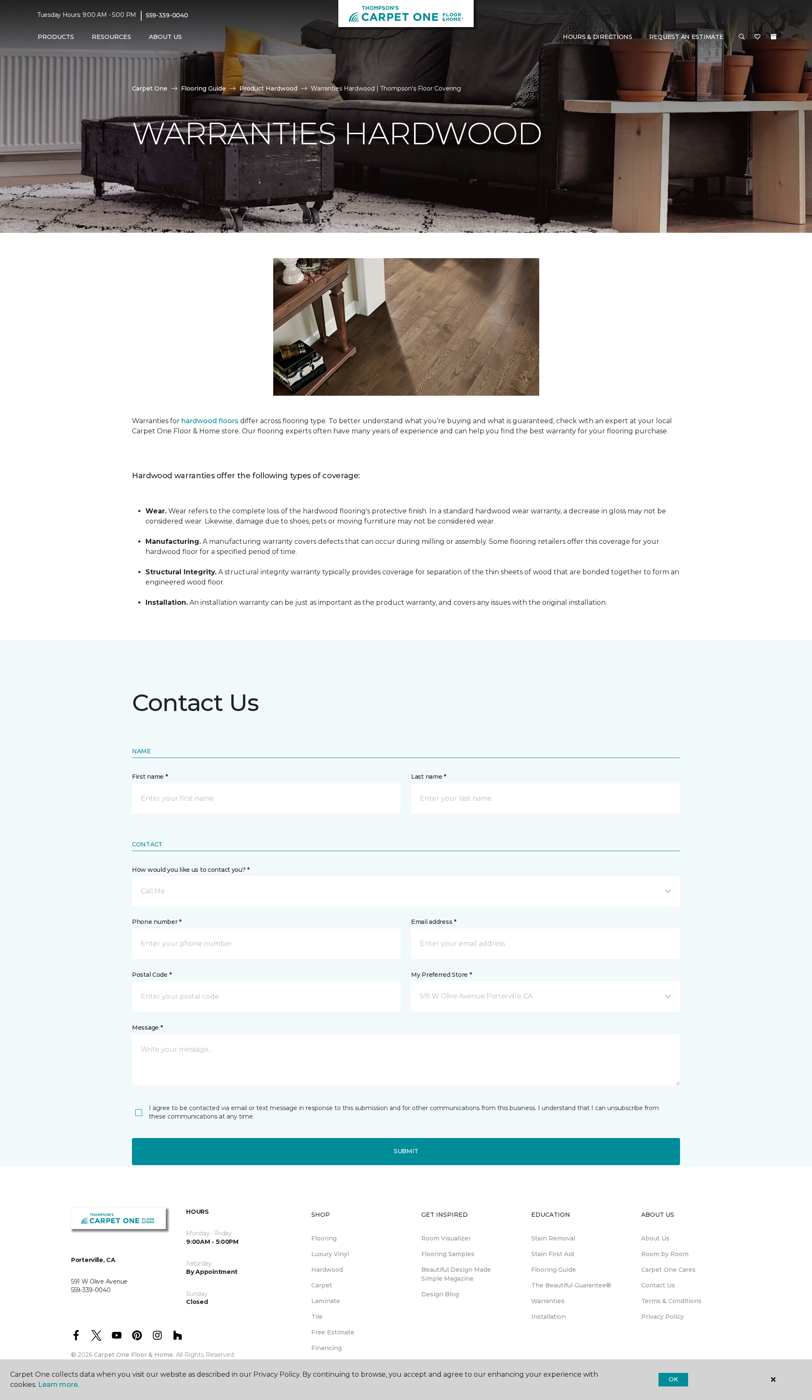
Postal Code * (151, 975)
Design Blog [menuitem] (440, 1294)
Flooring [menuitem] (324, 1238)
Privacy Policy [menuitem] (662, 1316)
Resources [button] (111, 37)
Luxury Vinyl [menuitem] (330, 1254)
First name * (150, 777)
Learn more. (58, 1385)
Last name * (428, 777)
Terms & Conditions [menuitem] (671, 1301)
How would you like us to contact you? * (191, 870)
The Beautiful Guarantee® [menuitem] (571, 1285)
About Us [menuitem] (655, 1238)
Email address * (433, 922)
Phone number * (156, 922)
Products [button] (56, 37)
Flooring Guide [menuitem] (553, 1269)
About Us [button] (165, 37)
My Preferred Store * (441, 975)
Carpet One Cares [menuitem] (668, 1269)
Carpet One (149, 88)
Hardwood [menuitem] (327, 1269)
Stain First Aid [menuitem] (552, 1254)
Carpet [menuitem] (321, 1285)
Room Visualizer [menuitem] (446, 1238)
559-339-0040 (167, 15)
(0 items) (773, 37)
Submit (406, 1151)
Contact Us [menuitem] (658, 1285)
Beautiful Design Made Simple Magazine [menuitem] (456, 1274)
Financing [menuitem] (326, 1348)
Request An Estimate (686, 37)
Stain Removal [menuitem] (553, 1238)
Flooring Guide (203, 88)
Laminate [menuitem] (325, 1301)
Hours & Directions (597, 37)
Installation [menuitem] (548, 1316)
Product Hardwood (268, 88)
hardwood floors (210, 421)
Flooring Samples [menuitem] (448, 1254)
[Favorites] (757, 37)
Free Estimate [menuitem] (332, 1332)
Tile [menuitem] (317, 1316)
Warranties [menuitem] (548, 1301)
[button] (742, 37)
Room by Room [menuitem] (665, 1254)
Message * (147, 1028)
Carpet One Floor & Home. (134, 1355)
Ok (673, 1379)
